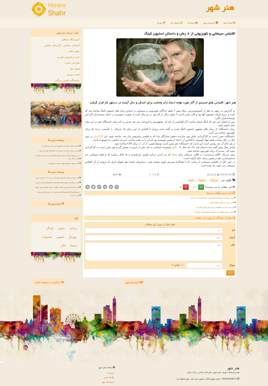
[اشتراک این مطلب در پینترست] (116, 186)
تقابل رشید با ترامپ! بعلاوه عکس (222, 202)
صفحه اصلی (228, 23)
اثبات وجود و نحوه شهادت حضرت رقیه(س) (63, 163)
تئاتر (63, 245)
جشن (61, 228)
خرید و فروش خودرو (68, 57)
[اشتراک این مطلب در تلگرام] (105, 186)
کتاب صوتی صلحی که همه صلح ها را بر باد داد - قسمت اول (57, 178)
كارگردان (98, 136)
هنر (221, 110)
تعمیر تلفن (74, 51)
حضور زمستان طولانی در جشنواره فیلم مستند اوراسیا (214, 212)
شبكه (174, 154)
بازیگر (50, 228)
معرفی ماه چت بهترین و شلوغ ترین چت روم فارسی (60, 146)
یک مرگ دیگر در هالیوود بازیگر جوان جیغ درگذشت (215, 207)
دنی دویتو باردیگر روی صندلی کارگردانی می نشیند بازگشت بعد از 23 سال (57, 157)
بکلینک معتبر (109, 377)
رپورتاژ (160, 23)
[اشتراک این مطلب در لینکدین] (110, 186)
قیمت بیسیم (73, 74)
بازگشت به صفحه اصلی (48, 282)
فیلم (191, 180)
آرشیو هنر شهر (209, 23)
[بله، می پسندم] (201, 187)
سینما (202, 180)
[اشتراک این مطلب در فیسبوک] (99, 186)
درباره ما (110, 373)
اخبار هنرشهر (132, 282)
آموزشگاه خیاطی (70, 39)
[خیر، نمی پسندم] (186, 187)
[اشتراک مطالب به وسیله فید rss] (87, 186)
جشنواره (47, 236)
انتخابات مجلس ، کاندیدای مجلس (62, 45)
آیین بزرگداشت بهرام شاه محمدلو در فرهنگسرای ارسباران (212, 198)
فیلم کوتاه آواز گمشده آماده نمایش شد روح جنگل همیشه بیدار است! (58, 193)
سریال (214, 180)
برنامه (73, 228)
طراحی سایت (72, 62)
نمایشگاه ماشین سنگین (67, 80)
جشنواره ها (175, 23)
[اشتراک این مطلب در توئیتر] (93, 186)
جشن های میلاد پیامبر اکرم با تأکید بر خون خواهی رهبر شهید (57, 187)
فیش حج (75, 68)
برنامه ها (191, 23)
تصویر (60, 236)
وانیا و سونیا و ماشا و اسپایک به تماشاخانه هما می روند (59, 151)
